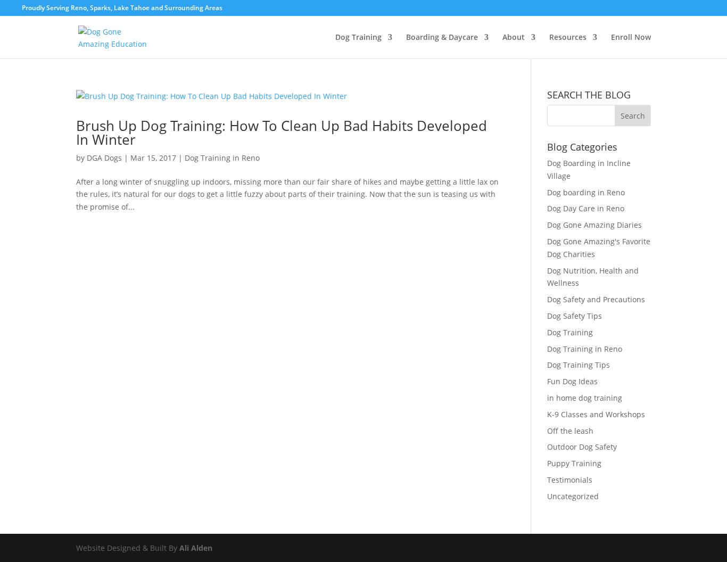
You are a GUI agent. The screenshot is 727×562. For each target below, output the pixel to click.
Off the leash (570, 431)
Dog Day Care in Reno (585, 208)
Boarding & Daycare (442, 38)
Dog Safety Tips (574, 316)
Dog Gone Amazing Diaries (594, 225)
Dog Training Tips (578, 365)
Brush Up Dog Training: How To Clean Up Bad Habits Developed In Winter (281, 132)
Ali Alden (196, 548)
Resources (567, 38)
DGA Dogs (104, 158)
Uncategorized (573, 496)
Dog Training (358, 38)
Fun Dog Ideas (572, 381)
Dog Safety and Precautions (596, 299)
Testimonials (569, 480)
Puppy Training (574, 463)
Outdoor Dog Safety (582, 447)
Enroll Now (631, 38)
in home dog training (584, 398)
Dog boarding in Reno (586, 192)
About (513, 38)
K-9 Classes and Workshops (596, 414)
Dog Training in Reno (222, 158)
